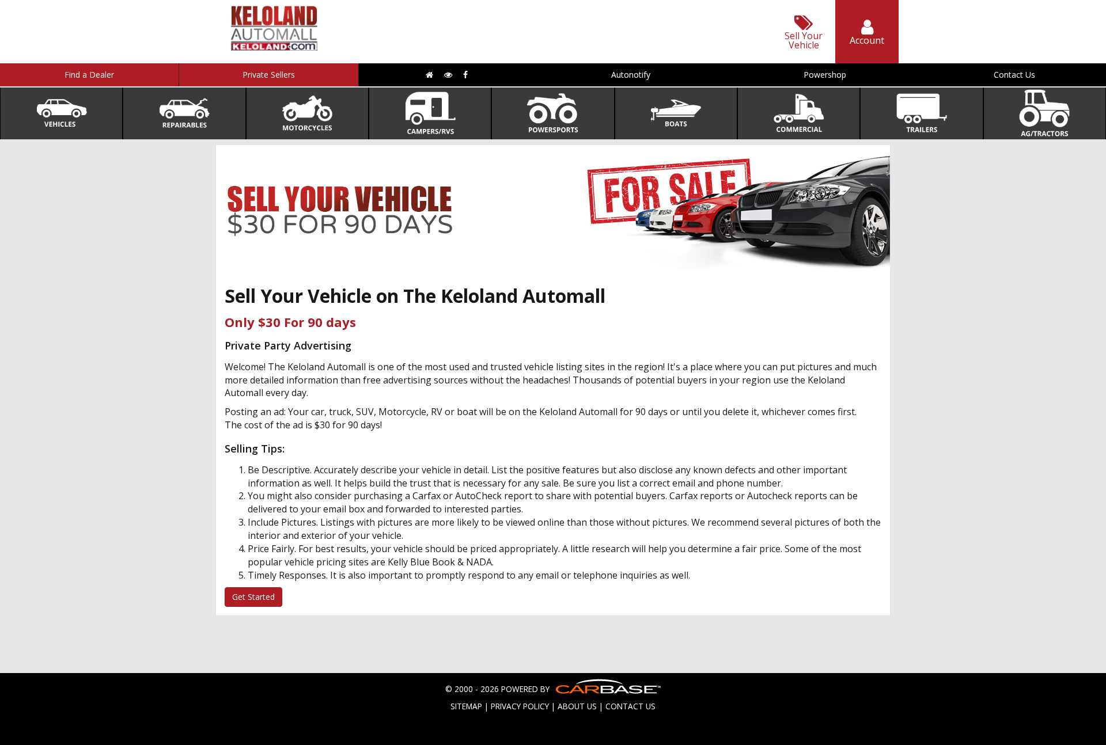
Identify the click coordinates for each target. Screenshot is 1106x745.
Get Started (253, 596)
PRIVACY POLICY (520, 706)
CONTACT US (630, 706)
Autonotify (630, 74)
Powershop (825, 74)
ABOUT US (577, 706)
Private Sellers (269, 74)
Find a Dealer (89, 74)
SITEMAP (466, 706)
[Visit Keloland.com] (274, 47)
